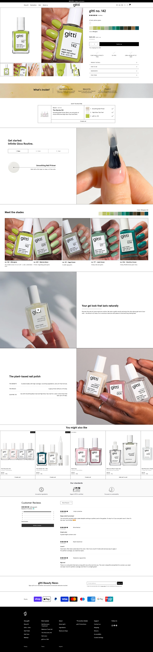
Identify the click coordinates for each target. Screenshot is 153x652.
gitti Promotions (81, 624)
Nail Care (26, 634)
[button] (93, 15)
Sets (39, 5)
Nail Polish (27, 631)
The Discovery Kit (46, 632)
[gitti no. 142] (99, 28)
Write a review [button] (37, 525)
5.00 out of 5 (33, 507)
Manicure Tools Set (47, 629)
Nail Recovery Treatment (45, 625)
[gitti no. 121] (106, 28)
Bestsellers (33, 5)
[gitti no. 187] (122, 28)
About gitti (62, 624)
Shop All (26, 624)
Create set (83, 121)
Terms (42, 646)
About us (45, 5)
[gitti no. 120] (91, 28)
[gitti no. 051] (137, 28)
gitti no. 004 (45, 639)
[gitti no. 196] (95, 28)
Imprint (61, 646)
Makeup (26, 637)
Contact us (97, 624)
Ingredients (62, 627)
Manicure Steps (63, 631)
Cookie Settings (98, 637)
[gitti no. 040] (133, 28)
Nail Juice (44, 636)
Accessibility (97, 634)
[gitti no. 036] (114, 28)
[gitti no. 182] (129, 28)
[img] (64, 512)
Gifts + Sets (27, 627)
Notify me (119, 44)
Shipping (96, 627)
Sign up (120, 583)
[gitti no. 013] (125, 28)
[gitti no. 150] (118, 28)
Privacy (25, 646)
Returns (96, 631)
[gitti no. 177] (110, 28)
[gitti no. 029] (102, 28)
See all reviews (25, 521)
